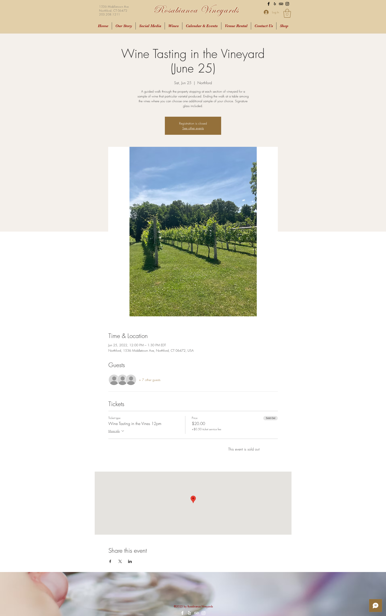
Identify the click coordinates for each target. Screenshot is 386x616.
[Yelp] (274, 3)
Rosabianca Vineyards (196, 9)
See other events (193, 128)
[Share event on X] (120, 561)
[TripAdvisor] (281, 3)
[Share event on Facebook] (110, 561)
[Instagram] (287, 3)
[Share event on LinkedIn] (130, 561)
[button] (287, 13)
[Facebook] (268, 3)
